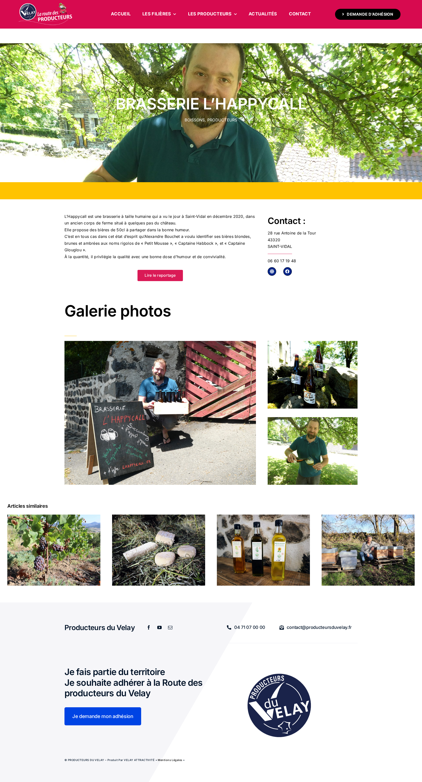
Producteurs (222, 119)
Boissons (195, 119)
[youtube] (159, 627)
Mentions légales (170, 760)
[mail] (170, 627)
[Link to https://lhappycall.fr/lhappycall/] (272, 271)
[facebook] (149, 627)
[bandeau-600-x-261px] (46, 4)
